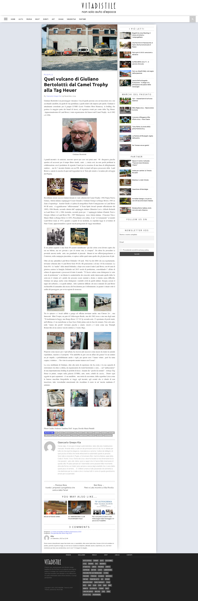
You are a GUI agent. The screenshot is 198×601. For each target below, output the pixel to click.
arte (84, 585)
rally (107, 588)
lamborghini (108, 570)
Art (53, 19)
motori (93, 570)
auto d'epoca (87, 561)
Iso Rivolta (93, 588)
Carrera (97, 433)
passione (86, 576)
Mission (68, 555)
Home (13, 19)
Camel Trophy (88, 433)
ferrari (96, 561)
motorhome (66, 435)
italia (108, 582)
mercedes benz (87, 582)
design (107, 579)
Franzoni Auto (94, 579)
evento (108, 567)
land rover (48, 435)
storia (106, 573)
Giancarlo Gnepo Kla (54, 96)
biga (75, 433)
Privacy (94, 555)
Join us (117, 555)
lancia (94, 567)
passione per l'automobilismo (92, 573)
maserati (103, 564)
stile (84, 564)
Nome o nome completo (128, 234)
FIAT (96, 564)
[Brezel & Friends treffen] (55, 514)
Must (37, 19)
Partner (82, 19)
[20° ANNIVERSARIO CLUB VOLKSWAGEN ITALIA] (79, 514)
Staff (106, 555)
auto (101, 561)
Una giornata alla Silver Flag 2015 (61, 533)
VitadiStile (86, 567)
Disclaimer (81, 555)
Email (122, 242)
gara (104, 585)
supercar (86, 570)
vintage (85, 579)
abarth (85, 588)
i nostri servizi (88, 591)
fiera (108, 591)
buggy (80, 433)
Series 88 (92, 435)
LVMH (59, 435)
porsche (75, 435)
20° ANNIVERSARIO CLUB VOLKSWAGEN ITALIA (76, 518)
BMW (109, 585)
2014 (99, 585)
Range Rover (83, 435)
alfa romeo (109, 561)
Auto (21, 19)
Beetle (61, 433)
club (94, 585)
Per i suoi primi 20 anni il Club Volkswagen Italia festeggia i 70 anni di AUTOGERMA (103, 519)
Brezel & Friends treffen (52, 516)
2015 (103, 591)
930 (56, 433)
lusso (100, 570)
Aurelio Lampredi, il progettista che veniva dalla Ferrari (60, 489)
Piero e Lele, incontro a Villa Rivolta (99, 488)
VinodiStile (71, 19)
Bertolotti (68, 433)
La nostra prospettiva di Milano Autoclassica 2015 (66, 532)
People (29, 19)
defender (104, 433)
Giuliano (111, 433)
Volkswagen (108, 435)
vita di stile (87, 595)
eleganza (101, 576)
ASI (102, 579)
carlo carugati (99, 582)
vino (89, 585)
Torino (101, 588)
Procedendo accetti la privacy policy (135, 250)
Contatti (129, 555)
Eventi (45, 19)
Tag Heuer (99, 435)
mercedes (109, 576)
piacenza (101, 567)
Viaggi (60, 19)
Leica (55, 435)
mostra (97, 591)
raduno (90, 564)
